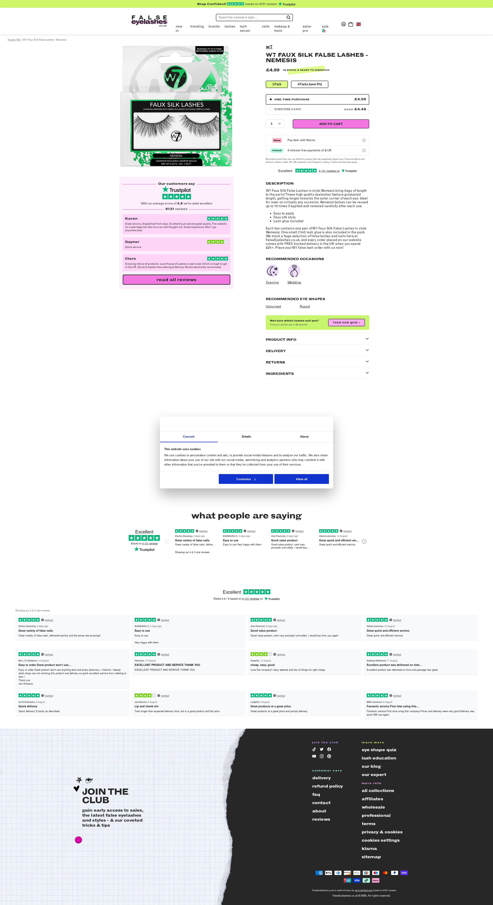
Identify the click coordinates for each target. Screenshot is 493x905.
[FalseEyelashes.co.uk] (149, 24)
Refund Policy (327, 786)
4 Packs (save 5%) (310, 84)
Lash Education (379, 758)
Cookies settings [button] (381, 840)
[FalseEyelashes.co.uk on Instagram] (322, 757)
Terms (369, 823)
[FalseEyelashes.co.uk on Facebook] (329, 750)
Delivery (321, 777)
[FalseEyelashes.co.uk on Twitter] (322, 750)
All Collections (378, 790)
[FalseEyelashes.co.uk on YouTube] (314, 757)
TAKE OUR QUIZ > (346, 322)
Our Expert (374, 774)
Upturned (273, 306)
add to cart (331, 124)
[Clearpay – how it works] (364, 150)
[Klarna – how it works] (364, 140)
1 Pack (276, 84)
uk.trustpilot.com (364, 890)
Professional (376, 815)
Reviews (321, 819)
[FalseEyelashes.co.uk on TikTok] (314, 750)
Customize (243, 479)
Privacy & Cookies (382, 832)
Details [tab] (246, 436)
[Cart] (351, 24)
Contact (321, 802)
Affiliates (372, 798)
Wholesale (373, 807)
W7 (269, 46)
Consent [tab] (189, 436)
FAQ (316, 794)
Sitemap (371, 856)
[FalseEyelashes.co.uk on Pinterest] (329, 757)
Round (305, 306)
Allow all (301, 479)
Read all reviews (176, 279)
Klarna (369, 848)
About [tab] (304, 436)
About (319, 811)
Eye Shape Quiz (379, 749)
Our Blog (371, 766)
